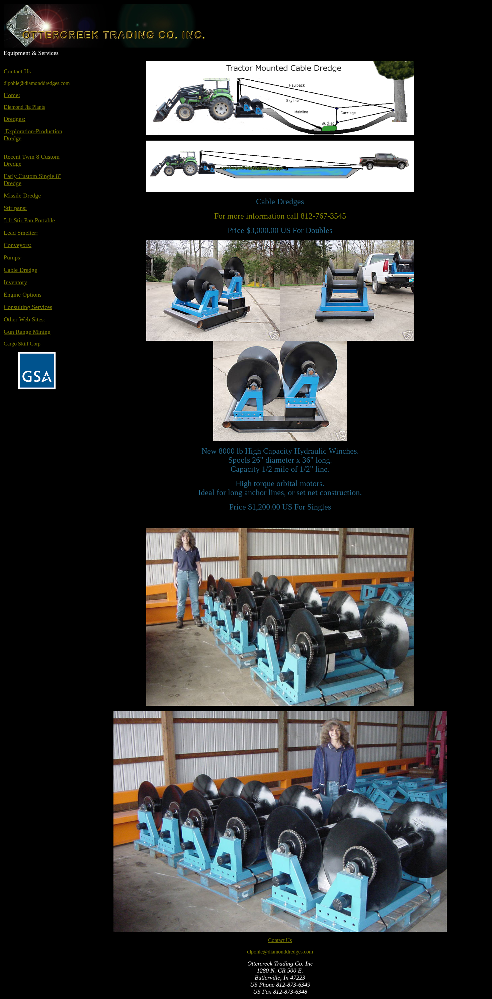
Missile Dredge (22, 195)
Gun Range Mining (27, 331)
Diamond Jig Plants (24, 107)
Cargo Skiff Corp (22, 344)
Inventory (15, 282)
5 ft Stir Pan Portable (29, 220)
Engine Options (23, 294)
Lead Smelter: (21, 232)
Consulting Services (28, 307)
